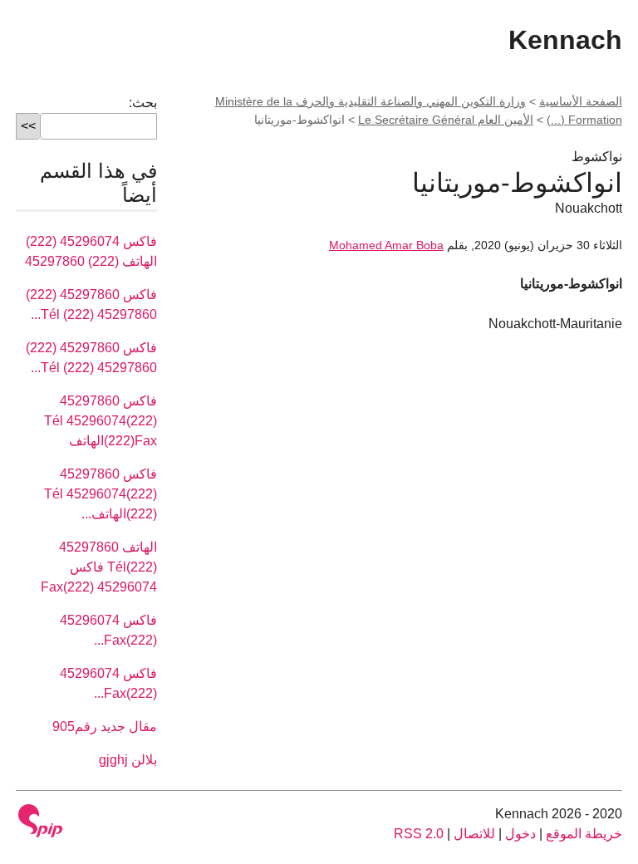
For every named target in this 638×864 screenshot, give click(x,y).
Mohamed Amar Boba (386, 245)
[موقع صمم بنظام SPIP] (41, 820)
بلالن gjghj (128, 760)
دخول (520, 834)
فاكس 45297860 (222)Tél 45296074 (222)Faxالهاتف (100, 421)
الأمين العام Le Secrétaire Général (445, 119)
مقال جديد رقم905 (104, 726)
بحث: (143, 103)
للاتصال (474, 834)
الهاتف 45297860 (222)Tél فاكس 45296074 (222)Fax (99, 567)
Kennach (565, 40)
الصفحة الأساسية (580, 101)
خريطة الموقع (584, 834)
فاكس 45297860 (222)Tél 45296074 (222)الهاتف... (100, 494)
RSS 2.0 (419, 834)
